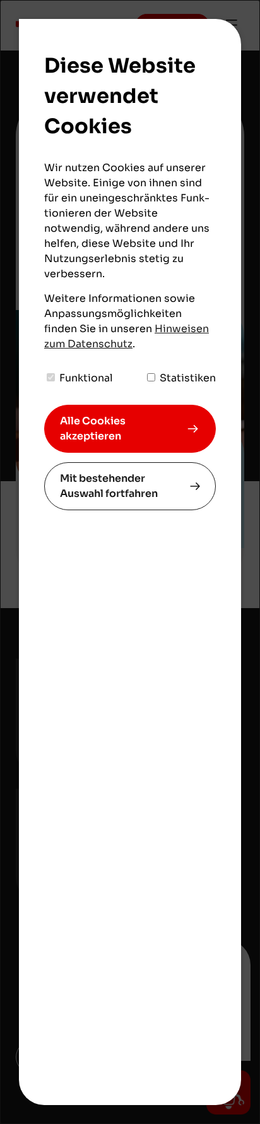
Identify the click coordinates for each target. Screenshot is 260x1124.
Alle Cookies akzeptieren (93, 428)
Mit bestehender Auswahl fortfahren (109, 486)
